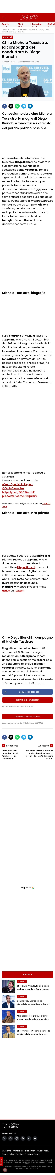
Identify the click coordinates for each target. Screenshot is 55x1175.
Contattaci (18, 1151)
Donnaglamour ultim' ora (27, 716)
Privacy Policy (43, 1151)
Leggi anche (27, 974)
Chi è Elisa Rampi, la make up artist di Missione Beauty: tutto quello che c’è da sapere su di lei (39, 754)
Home (4, 30)
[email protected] (46, 1160)
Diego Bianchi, (26, 567)
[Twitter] (10, 106)
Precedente (12, 745)
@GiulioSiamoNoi (13, 488)
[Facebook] (4, 106)
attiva (6, 590)
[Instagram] (16, 1138)
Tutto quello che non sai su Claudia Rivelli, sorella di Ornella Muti (10, 754)
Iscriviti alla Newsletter (27, 699)
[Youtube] (35, 1138)
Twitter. (19, 590)
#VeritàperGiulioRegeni (17, 484)
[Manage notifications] (5, 1170)
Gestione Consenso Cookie (28, 1154)
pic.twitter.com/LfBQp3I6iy (19, 496)
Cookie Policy (8, 1154)
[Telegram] (23, 106)
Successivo (43, 745)
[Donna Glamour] (29, 17)
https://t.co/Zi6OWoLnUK (18, 492)
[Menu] (4, 17)
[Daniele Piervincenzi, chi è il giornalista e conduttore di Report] (8, 1001)
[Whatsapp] (17, 106)
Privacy (1, 1162)
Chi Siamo (6, 1151)
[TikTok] (29, 1138)
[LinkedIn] (30, 106)
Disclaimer (30, 1151)
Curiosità (11, 30)
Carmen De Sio (8, 61)
